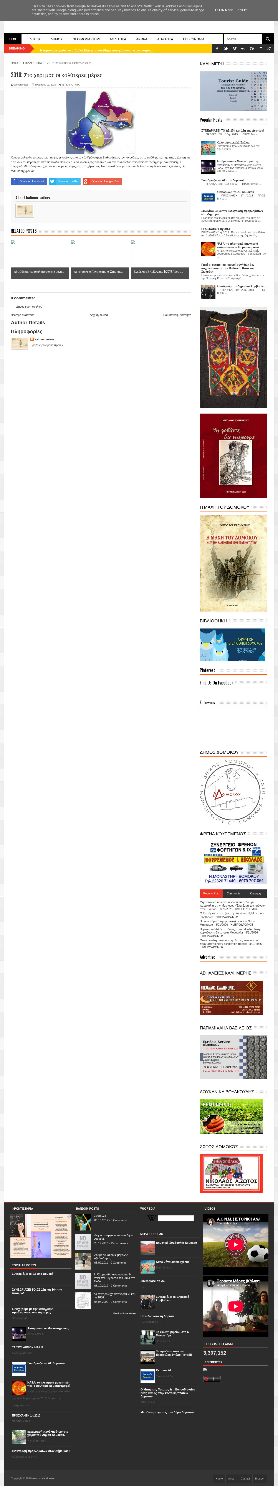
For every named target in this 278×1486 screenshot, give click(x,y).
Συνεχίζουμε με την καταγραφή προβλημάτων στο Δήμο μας (32, 1310)
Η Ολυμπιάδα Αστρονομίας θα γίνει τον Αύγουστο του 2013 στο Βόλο (114, 1278)
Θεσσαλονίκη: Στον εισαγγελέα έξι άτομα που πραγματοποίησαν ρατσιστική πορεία (229, 942)
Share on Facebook (32, 181)
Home (13, 38)
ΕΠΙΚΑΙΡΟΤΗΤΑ (70, 84)
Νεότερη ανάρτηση (22, 315)
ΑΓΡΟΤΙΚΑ (165, 38)
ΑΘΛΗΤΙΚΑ (118, 38)
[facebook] (217, 48)
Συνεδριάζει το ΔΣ (153, 1281)
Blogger (260, 1478)
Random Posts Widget (124, 1313)
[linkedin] (260, 48)
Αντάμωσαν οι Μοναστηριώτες (48, 1328)
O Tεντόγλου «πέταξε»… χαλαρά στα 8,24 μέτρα (231, 913)
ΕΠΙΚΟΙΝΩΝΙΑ (193, 38)
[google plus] (269, 48)
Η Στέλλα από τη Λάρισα (157, 1316)
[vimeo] (234, 48)
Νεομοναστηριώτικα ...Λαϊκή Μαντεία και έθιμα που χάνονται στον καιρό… (96, 48)
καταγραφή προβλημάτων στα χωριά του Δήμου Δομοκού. (47, 1433)
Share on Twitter (68, 181)
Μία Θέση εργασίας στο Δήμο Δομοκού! (168, 1412)
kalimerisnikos (45, 339)
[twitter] (226, 48)
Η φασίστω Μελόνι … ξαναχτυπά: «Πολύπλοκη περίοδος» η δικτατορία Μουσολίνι (230, 931)
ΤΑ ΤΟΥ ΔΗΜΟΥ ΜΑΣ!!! (27, 1347)
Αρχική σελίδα (99, 315)
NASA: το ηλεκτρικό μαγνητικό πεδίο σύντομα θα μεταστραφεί (48, 1384)
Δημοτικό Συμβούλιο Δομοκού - (177, 1242)
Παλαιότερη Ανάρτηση (177, 315)
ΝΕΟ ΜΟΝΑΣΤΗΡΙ (86, 38)
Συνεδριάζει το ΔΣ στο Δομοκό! (33, 1273)
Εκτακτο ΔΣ (164, 1370)
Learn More (224, 10)
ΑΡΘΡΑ (141, 38)
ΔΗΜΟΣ (57, 38)
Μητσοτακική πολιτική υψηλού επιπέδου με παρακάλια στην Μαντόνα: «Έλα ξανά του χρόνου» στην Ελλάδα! (232, 905)
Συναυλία (100, 1215)
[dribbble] (252, 48)
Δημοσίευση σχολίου (29, 306)
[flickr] (243, 48)
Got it (242, 10)
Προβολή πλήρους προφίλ (46, 345)
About (231, 1478)
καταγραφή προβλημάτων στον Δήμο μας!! (41, 1451)
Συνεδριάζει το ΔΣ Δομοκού (46, 1363)
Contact (245, 1478)
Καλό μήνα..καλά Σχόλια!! (173, 1261)
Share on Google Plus (105, 181)
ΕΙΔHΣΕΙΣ (33, 38)
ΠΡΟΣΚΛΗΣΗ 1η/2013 (26, 1415)
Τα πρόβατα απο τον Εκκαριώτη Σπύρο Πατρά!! (174, 1353)
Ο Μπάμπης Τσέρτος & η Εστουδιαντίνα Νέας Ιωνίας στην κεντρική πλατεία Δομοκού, (168, 1393)
